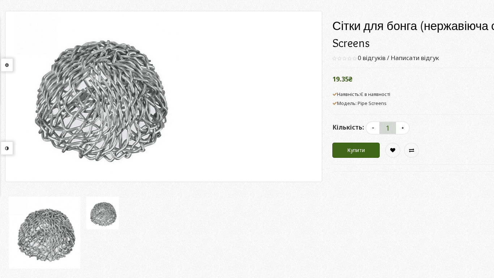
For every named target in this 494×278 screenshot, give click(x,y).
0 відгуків (372, 58)
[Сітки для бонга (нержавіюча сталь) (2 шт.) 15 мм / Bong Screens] (44, 232)
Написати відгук (415, 58)
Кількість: (348, 127)
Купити (356, 150)
